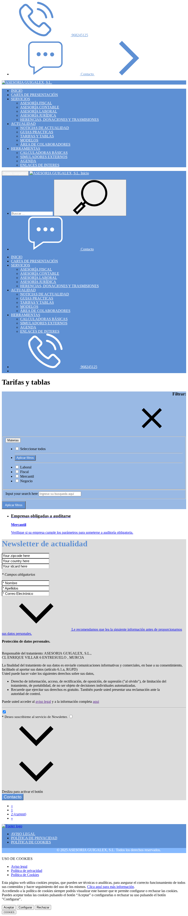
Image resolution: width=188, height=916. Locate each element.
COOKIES (9, 912)
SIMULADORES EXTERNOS (43, 157)
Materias (13, 440)
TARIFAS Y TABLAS (37, 136)
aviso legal (43, 701)
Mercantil (26, 476)
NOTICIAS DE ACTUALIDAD (44, 128)
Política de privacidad (26, 871)
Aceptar (9, 907)
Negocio (26, 481)
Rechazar (43, 907)
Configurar (25, 907)
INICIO (16, 91)
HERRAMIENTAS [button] (25, 148)
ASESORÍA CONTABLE (39, 107)
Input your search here (22, 494)
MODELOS (29, 140)
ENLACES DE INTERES (39, 165)
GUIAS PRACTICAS (36, 132)
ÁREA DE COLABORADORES (45, 144)
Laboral (25, 467)
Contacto (88, 74)
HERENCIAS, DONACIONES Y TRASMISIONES (59, 120)
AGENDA (28, 161)
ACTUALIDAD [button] (23, 124)
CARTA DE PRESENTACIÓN (34, 95)
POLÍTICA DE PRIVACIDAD (34, 838)
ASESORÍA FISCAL (36, 103)
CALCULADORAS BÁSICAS (44, 153)
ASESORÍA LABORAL (38, 111)
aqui (96, 701)
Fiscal (24, 472)
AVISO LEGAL (23, 834)
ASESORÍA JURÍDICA (38, 115)
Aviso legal (19, 866)
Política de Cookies (25, 875)
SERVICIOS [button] (20, 99)
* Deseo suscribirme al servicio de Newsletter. (35, 717)
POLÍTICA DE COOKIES (31, 842)
